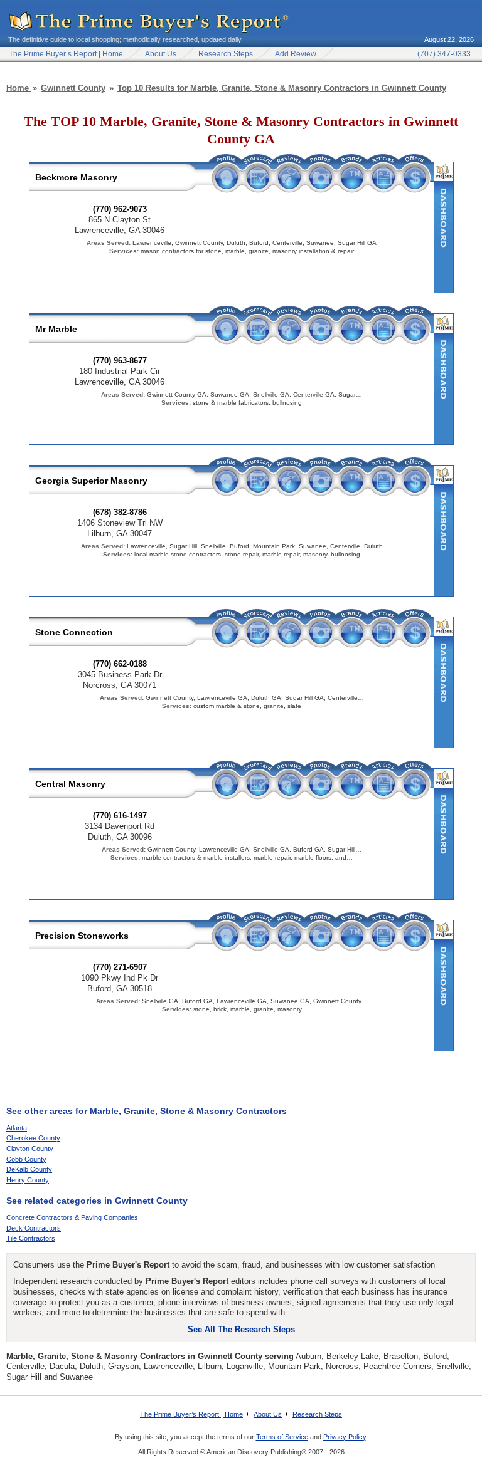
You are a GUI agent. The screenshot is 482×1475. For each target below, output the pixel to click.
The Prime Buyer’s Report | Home (191, 1414)
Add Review (295, 54)
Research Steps (225, 54)
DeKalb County (29, 1169)
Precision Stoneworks (82, 935)
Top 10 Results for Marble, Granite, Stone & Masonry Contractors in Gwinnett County (281, 88)
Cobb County (26, 1159)
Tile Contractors (30, 1238)
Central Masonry (70, 784)
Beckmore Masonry (76, 177)
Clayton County (29, 1148)
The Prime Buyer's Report (149, 23)
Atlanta (16, 1128)
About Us (160, 54)
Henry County (27, 1180)
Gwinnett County (73, 88)
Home (18, 88)
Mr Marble (56, 329)
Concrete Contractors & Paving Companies (72, 1217)
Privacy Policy (344, 1437)
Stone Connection (74, 632)
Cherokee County (33, 1138)
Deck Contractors (33, 1228)
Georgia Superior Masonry (91, 481)
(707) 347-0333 (444, 54)
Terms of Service (282, 1437)
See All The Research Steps (241, 1329)
